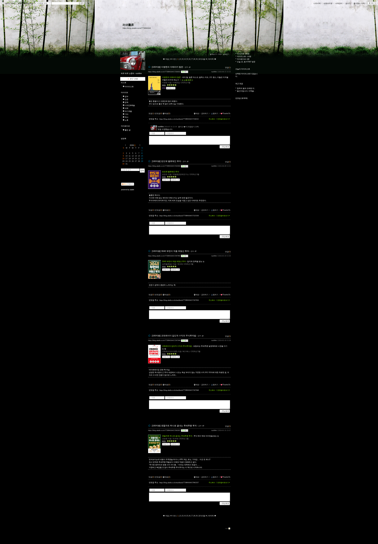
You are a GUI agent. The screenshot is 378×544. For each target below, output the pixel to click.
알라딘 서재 (9, 3)
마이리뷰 (124, 92)
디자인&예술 (130, 105)
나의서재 (317, 3)
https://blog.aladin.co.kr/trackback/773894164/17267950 (179, 300)
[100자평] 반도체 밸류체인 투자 (166, 161)
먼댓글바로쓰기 (223, 119)
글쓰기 (348, 3)
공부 (126, 96)
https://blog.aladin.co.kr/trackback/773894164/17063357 (179, 482)
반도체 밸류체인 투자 (170, 172)
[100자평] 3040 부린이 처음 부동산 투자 (170, 251)
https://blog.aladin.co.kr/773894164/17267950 (164, 256)
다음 (204, 59)
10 (199, 59)
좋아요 (196, 113)
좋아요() (166, 113)
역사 (126, 117)
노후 (126, 120)
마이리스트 (129, 87)
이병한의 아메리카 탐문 (171, 77)
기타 (126, 114)
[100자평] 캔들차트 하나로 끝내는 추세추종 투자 (174, 425)
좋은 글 (128, 130)
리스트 (123, 83)
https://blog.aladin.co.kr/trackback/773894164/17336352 (179, 119)
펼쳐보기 (213, 54)
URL (197, 127)
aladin (132, 189)
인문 (126, 99)
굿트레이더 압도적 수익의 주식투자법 (177, 346)
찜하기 (215, 113)
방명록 (123, 139)
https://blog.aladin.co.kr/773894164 (137, 28)
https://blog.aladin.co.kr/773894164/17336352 (164, 72)
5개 (219, 54)
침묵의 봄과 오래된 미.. (246, 88)
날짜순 (225, 54)
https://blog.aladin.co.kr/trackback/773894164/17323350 (179, 216)
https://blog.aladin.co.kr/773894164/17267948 (164, 340)
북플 (19, 3)
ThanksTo (226, 113)
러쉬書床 (128, 24)
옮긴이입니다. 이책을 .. (246, 91)
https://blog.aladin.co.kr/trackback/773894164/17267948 (179, 390)
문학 (126, 102)
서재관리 (338, 3)
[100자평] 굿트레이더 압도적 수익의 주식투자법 (174, 336)
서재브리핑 (328, 3)
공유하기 (204, 113)
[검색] (142, 170)
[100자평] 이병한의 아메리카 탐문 (167, 67)
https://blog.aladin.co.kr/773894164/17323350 (164, 166)
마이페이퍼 (125, 126)
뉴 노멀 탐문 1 (187, 80)
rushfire (214, 72)
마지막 (211, 59)
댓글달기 (191, 127)
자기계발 (128, 111)
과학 (126, 108)
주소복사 (212, 119)
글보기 (203, 48)
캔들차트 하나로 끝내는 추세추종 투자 (177, 436)
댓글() (228, 68)
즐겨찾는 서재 (359, 3)
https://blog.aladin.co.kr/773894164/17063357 (164, 430)
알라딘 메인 (28, 3)
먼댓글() (158, 113)
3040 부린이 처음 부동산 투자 (174, 261)
